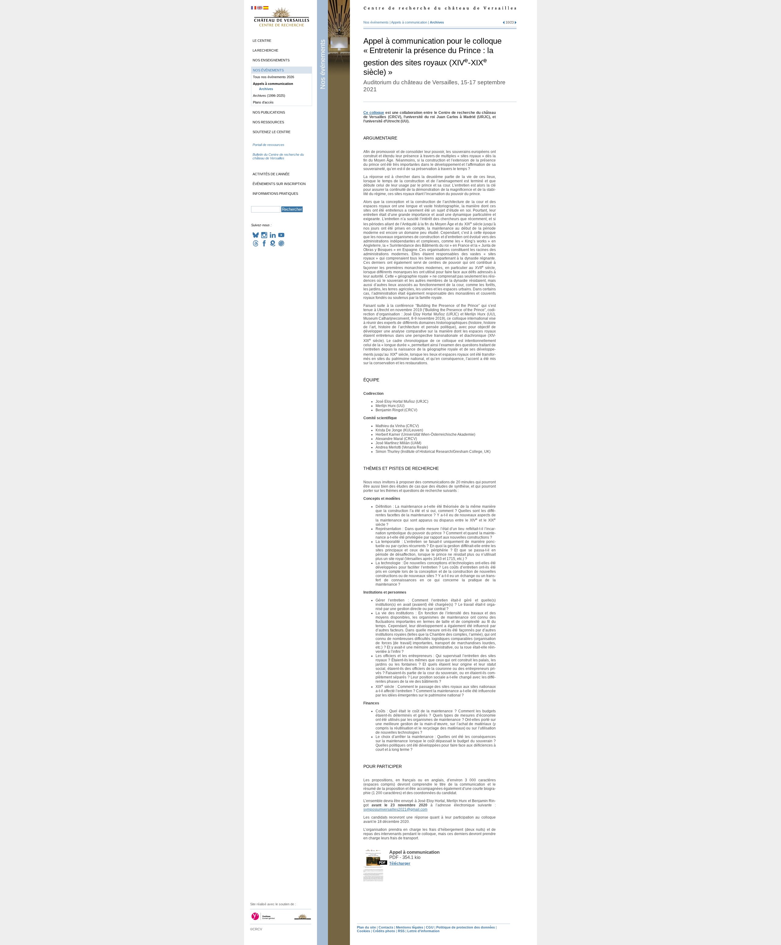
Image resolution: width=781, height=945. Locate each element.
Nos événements (322, 64)
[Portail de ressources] (281, 150)
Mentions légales (409, 927)
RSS (401, 931)
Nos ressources (268, 122)
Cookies (363, 931)
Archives (437, 22)
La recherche (265, 50)
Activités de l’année (271, 174)
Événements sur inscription (279, 184)
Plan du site (366, 927)
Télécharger (399, 863)
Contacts (386, 927)
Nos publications (269, 112)
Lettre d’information (423, 931)
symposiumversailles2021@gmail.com (395, 809)
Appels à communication (409, 22)
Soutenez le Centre (271, 132)
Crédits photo (384, 931)
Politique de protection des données (465, 927)
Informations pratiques (275, 193)
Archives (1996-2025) (269, 95)
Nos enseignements (271, 60)
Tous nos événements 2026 (273, 77)
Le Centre (262, 40)
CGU (430, 927)
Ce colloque (373, 113)
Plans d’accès (263, 102)
